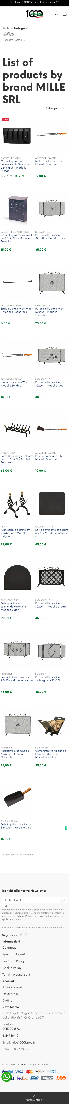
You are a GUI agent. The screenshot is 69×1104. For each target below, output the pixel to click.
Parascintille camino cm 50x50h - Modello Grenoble (49, 312)
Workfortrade (18, 1064)
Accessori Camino (46, 158)
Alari (4, 527)
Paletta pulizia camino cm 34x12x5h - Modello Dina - (17, 826)
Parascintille (42, 232)
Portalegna (42, 748)
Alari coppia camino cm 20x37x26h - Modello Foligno (15, 533)
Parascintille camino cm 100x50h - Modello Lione (50, 237)
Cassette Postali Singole (15, 232)
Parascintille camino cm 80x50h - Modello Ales (49, 384)
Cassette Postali (12, 39)
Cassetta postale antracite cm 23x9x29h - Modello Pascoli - (17, 238)
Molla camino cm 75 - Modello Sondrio (14, 384)
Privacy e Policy (13, 961)
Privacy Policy (24, 916)
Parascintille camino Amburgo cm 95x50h (47, 679)
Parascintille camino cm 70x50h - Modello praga (50, 605)
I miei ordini (10, 994)
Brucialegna (8, 453)
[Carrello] (65, 13)
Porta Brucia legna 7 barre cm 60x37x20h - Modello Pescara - (17, 459)
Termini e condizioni (16, 974)
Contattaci (9, 947)
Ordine (7, 1000)
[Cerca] (57, 13)
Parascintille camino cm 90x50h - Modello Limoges (17, 679)
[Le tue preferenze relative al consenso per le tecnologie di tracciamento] (66, 828)
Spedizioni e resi (13, 954)
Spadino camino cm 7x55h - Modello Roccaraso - (17, 310)
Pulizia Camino (9, 821)
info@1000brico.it (23, 1042)
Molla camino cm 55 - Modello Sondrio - (48, 163)
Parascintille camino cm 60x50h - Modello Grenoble (15, 754)
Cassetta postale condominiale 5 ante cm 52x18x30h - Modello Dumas (15, 166)
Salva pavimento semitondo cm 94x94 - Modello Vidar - (14, 606)
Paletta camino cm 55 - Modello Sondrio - (49, 457)
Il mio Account (12, 987)
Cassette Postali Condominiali (10, 158)
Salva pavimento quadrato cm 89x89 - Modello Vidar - (51, 533)
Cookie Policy (11, 968)
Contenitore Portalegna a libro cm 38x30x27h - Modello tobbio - (51, 754)
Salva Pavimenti (44, 527)
